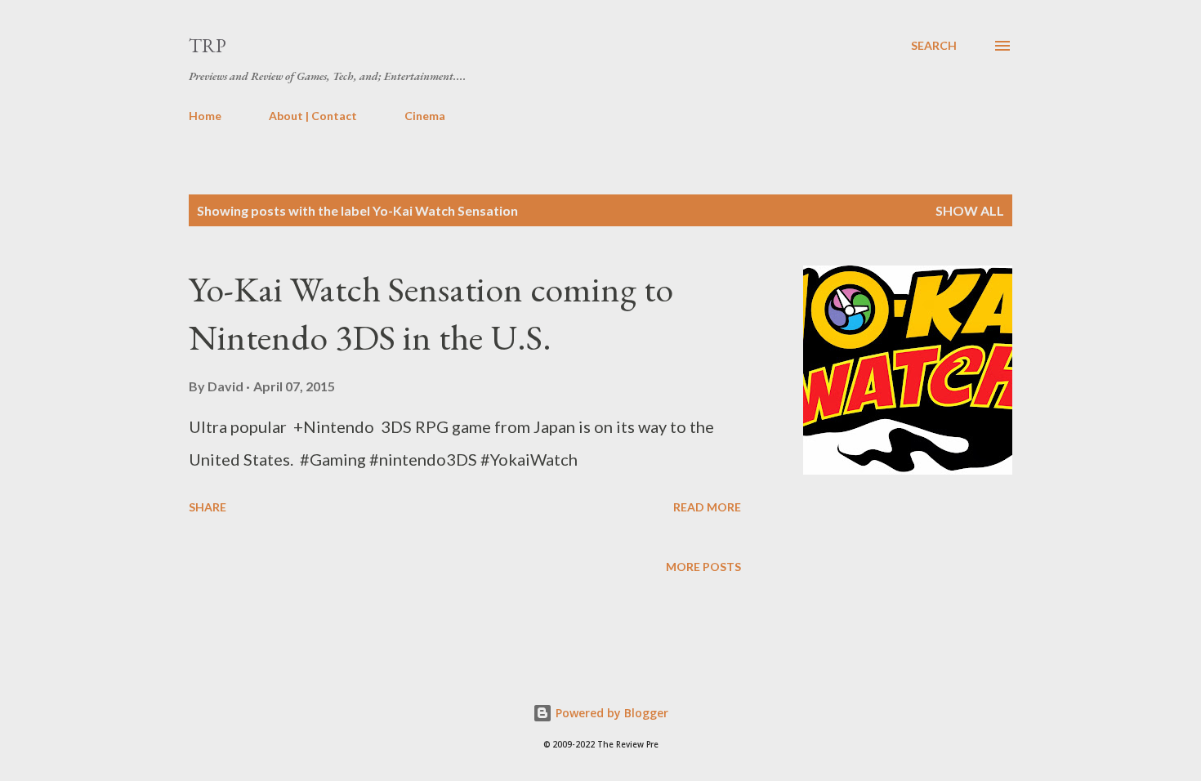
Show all (969, 210)
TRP (207, 45)
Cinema (424, 116)
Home (205, 116)
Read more (707, 507)
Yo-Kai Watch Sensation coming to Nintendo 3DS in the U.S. (431, 313)
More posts (703, 566)
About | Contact (313, 116)
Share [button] (207, 507)
